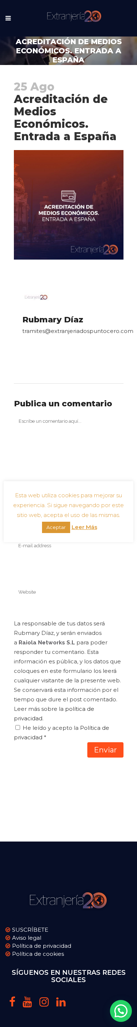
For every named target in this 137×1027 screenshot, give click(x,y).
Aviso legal (26, 937)
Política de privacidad (41, 945)
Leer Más (84, 527)
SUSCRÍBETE (30, 929)
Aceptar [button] (56, 527)
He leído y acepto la (61, 732)
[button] (121, 1011)
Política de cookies (38, 953)
